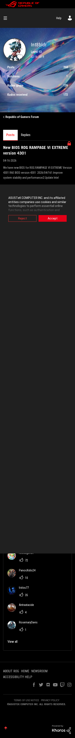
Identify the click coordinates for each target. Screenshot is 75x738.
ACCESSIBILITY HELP (17, 677)
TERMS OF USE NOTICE (26, 700)
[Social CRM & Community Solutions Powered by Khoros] (61, 729)
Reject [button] (22, 218)
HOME (25, 671)
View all (13, 642)
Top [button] (5, 728)
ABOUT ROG (11, 671)
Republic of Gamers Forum (22, 117)
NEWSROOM (39, 671)
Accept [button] (53, 218)
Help (58, 18)
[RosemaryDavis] (24, 628)
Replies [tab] (25, 135)
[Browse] (7, 18)
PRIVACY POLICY (50, 700)
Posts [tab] (10, 135)
